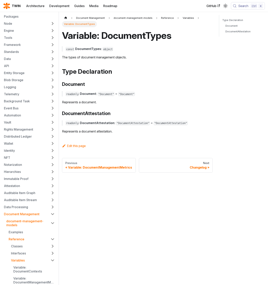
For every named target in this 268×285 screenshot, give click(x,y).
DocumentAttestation (238, 31)
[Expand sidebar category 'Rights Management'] (52, 129)
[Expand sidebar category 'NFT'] (52, 157)
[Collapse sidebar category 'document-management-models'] (52, 223)
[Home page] (65, 18)
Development (59, 6)
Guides (79, 6)
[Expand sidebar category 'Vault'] (52, 122)
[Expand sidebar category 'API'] (52, 66)
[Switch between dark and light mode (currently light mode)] (225, 6)
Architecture (35, 6)
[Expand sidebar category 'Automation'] (52, 115)
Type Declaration (232, 20)
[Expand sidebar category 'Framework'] (52, 45)
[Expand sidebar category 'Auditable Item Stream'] (52, 200)
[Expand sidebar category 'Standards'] (52, 52)
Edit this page (76, 146)
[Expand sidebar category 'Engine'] (52, 30)
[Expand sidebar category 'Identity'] (52, 150)
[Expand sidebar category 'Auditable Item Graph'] (52, 193)
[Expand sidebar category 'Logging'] (52, 87)
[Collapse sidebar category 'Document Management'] (52, 214)
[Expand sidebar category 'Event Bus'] (52, 108)
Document (231, 25)
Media (93, 6)
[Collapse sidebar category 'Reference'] (52, 239)
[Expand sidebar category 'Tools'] (52, 37)
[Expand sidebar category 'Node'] (52, 23)
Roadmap (110, 6)
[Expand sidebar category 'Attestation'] (52, 186)
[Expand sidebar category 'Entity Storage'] (52, 73)
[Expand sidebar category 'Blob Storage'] (52, 80)
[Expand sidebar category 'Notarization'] (52, 165)
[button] (33, 246)
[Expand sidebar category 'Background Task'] (52, 101)
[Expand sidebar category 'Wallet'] (52, 143)
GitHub (211, 6)
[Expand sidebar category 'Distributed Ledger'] (52, 136)
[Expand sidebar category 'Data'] (52, 59)
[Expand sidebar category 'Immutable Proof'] (52, 179)
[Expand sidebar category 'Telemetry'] (52, 94)
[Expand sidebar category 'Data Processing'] (52, 207)
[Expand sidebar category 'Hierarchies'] (52, 172)
